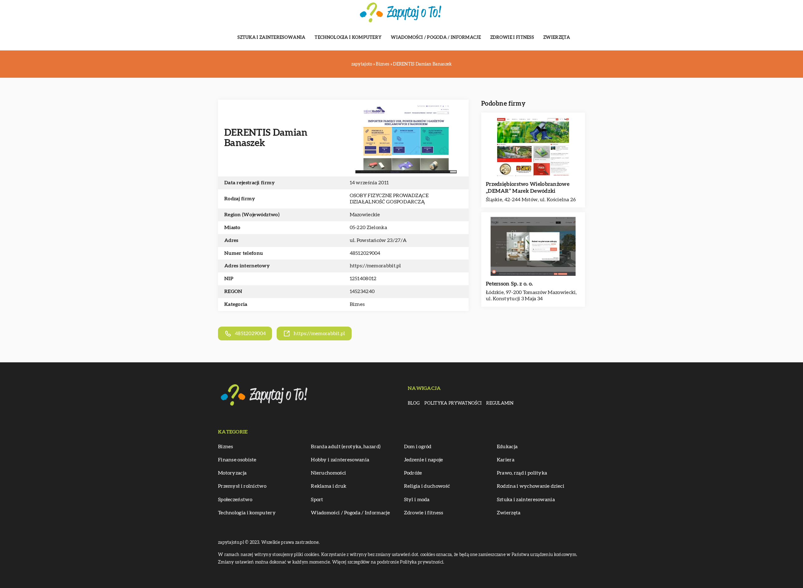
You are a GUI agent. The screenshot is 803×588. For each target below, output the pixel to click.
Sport (317, 499)
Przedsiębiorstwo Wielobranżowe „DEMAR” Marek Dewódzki (527, 187)
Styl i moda (417, 499)
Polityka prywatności (452, 403)
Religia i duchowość (427, 486)
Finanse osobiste (237, 459)
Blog (414, 403)
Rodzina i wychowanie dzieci (530, 486)
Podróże (413, 472)
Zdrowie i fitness (512, 37)
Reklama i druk (328, 486)
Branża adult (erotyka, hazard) (345, 446)
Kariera (505, 459)
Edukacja (507, 446)
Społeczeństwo (235, 499)
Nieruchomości (328, 472)
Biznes (357, 304)
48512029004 (365, 253)
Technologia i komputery (348, 37)
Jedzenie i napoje (423, 459)
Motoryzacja (232, 472)
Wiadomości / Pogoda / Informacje (436, 37)
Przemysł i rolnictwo (242, 486)
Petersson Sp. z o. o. (509, 283)
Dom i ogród (418, 446)
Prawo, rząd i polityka (522, 472)
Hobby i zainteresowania (340, 459)
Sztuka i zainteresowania (271, 37)
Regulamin (499, 403)
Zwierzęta (556, 37)
